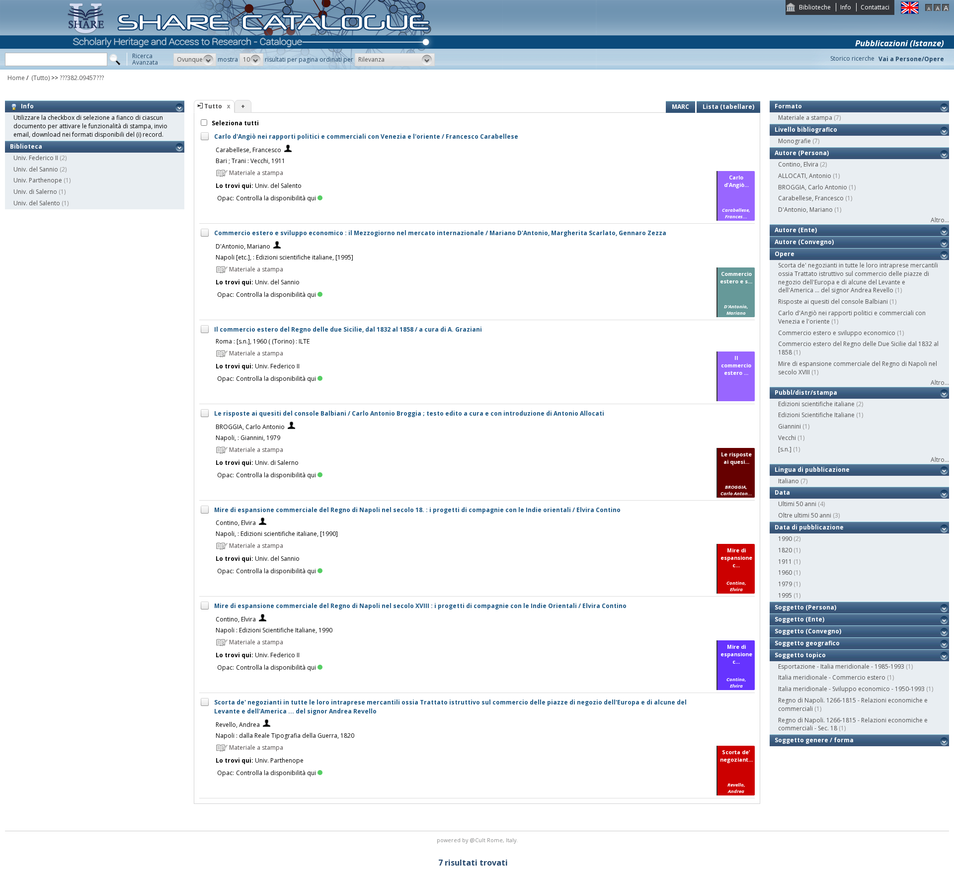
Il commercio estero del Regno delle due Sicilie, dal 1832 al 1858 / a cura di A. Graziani (348, 329)
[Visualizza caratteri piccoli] (928, 8)
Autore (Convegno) (804, 242)
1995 (785, 595)
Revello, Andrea (238, 724)
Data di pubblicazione (809, 527)
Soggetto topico (800, 655)
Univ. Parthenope (37, 180)
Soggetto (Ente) (799, 619)
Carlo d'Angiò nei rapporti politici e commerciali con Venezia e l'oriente (852, 317)
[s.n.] (785, 449)
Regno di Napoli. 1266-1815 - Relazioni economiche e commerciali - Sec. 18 (853, 724)
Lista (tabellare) (728, 106)
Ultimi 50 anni (797, 504)
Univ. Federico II (35, 158)
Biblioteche (815, 7)
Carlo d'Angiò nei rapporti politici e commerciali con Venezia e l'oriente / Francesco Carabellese (366, 136)
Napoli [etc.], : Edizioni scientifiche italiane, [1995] (284, 257)
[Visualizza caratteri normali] (937, 8)
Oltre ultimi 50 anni (804, 515)
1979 (785, 584)
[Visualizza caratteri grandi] (945, 8)
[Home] (251, 67)
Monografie (794, 141)
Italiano (788, 481)
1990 (785, 538)
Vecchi (787, 438)
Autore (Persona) (802, 153)
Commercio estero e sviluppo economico (836, 333)
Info (845, 7)
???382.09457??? (82, 78)
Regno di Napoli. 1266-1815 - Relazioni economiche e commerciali (853, 704)
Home (16, 78)
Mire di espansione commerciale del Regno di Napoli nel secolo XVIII (857, 367)
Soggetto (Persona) (805, 607)
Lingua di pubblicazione (812, 469)
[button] (194, 59)
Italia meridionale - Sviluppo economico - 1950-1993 (851, 689)
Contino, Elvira (236, 523)
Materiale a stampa (805, 117)
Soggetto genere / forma (814, 740)
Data (782, 492)
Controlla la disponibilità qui (276, 198)
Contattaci (875, 7)
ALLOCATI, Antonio (804, 176)
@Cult (478, 840)
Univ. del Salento (36, 203)
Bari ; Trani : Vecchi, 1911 (250, 161)
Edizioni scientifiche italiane (816, 404)
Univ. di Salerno (35, 191)
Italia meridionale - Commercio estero (831, 677)
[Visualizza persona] (288, 150)
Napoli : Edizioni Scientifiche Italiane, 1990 (274, 630)
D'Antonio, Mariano (243, 246)
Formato (788, 106)
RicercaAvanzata (145, 59)
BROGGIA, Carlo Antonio (250, 427)
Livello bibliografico (806, 129)
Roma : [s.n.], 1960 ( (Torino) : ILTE (263, 341)
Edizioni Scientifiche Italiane (816, 415)
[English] (910, 11)
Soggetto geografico (807, 643)
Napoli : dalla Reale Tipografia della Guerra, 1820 (285, 735)
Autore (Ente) (796, 230)
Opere (785, 254)
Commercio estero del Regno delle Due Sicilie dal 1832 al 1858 (858, 348)
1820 (785, 550)
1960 (785, 572)
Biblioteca (26, 146)
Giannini (789, 426)
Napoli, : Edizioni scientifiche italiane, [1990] (277, 533)
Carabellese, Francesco (248, 150)
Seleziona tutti (234, 123)
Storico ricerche (852, 58)
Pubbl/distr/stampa (806, 392)
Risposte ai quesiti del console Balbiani (833, 301)
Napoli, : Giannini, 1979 (248, 438)
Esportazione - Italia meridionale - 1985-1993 (841, 666)
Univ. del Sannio (35, 169)
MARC (680, 106)
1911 (785, 561)
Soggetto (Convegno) (808, 631)
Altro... (940, 220)
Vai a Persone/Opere (911, 59)
